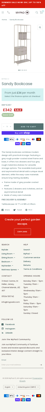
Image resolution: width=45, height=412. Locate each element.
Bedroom (6, 261)
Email (4, 360)
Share (7, 210)
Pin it (30, 210)
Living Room (7, 253)
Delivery (27, 261)
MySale (5, 249)
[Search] (37, 12)
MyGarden (6, 265)
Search (27, 249)
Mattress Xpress (9, 269)
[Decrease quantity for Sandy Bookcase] (4, 126)
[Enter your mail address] (41, 365)
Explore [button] (22, 231)
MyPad (27, 253)
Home (4, 19)
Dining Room (7, 257)
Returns (27, 265)
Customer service (32, 257)
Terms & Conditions (33, 269)
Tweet (19, 210)
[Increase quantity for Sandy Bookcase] (10, 126)
